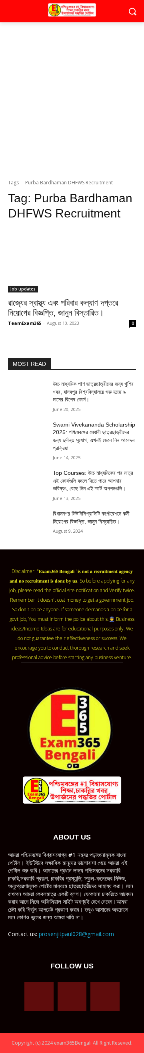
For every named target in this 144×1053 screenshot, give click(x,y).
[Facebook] (39, 996)
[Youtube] (105, 996)
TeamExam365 (24, 323)
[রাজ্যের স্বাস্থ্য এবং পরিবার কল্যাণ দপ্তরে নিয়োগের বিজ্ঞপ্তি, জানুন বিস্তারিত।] (72, 260)
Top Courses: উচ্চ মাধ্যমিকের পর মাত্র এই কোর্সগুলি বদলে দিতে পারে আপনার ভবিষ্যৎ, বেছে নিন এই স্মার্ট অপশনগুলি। (93, 481)
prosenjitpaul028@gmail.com (76, 934)
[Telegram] (72, 996)
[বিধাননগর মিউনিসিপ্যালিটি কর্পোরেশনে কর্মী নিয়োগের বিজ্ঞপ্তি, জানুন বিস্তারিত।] (27, 523)
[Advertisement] (72, 103)
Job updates (23, 289)
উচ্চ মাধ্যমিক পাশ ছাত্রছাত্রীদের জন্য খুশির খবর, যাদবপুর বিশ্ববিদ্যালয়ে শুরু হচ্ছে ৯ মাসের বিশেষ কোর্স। (93, 392)
